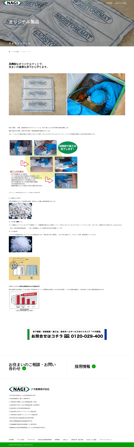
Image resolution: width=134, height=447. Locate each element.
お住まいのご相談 (120, 3)
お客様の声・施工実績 (77, 439)
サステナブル (99, 3)
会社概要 (77, 3)
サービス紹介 (87, 3)
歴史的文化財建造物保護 (45, 439)
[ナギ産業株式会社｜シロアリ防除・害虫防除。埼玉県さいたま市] (12, 3)
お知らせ (65, 439)
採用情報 (109, 3)
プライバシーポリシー (105, 439)
